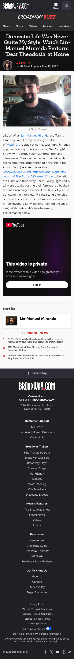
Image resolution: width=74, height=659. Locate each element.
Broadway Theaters (37, 550)
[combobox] (65, 5)
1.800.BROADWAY (43, 399)
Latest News (37, 514)
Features (48, 26)
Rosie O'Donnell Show (37, 176)
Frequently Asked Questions (37, 432)
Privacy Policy (37, 604)
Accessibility (37, 587)
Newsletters (37, 540)
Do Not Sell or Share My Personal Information (37, 633)
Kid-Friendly (37, 473)
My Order (37, 427)
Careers (37, 581)
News (6, 26)
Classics (37, 478)
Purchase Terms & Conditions (37, 613)
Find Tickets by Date (37, 452)
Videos (33, 26)
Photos (19, 26)
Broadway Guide (37, 545)
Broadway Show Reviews (37, 561)
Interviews (64, 26)
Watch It (23, 63)
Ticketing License (37, 623)
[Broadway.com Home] (16, 6)
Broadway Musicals (37, 457)
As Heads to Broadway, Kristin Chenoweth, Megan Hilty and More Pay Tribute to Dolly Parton (35, 340)
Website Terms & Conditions (37, 609)
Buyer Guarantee (37, 592)
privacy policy (61, 638)
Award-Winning (37, 484)
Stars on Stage (37, 468)
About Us (37, 576)
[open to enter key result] (66, 5)
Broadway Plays (37, 463)
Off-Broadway (37, 489)
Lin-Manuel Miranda (34, 135)
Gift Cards (37, 556)
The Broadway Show (37, 509)
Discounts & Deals (37, 494)
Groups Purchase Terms (37, 618)
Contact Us (35, 396)
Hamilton (12, 144)
